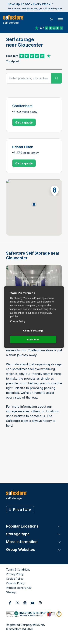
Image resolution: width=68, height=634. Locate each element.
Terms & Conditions (18, 569)
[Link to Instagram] (40, 603)
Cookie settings (33, 330)
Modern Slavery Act (18, 587)
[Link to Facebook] (10, 603)
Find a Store (22, 509)
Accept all (33, 339)
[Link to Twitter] (17, 603)
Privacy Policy (15, 574)
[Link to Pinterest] (25, 603)
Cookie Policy (17, 321)
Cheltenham (22, 106)
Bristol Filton (22, 147)
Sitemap (11, 592)
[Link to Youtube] (32, 603)
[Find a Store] (51, 19)
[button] (53, 190)
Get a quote (24, 122)
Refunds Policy (15, 583)
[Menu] (60, 19)
